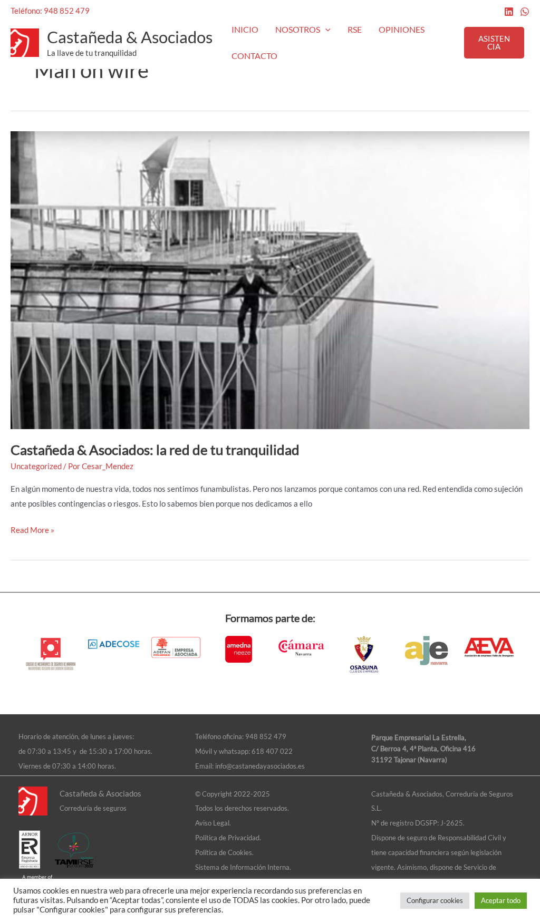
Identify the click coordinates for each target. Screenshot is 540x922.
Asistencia (494, 42)
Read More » (32, 529)
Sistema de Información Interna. (243, 867)
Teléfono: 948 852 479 (50, 10)
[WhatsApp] (524, 11)
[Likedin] (509, 11)
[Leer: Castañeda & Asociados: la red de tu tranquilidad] (270, 279)
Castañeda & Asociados (130, 37)
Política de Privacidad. (228, 837)
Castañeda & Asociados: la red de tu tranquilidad (155, 449)
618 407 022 (272, 751)
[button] (325, 29)
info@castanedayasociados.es (260, 766)
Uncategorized (36, 466)
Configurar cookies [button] (435, 900)
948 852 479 (265, 736)
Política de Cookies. (224, 852)
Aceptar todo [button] (500, 900)
